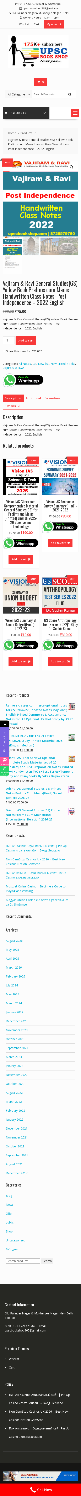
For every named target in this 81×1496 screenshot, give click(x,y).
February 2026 (15, 976)
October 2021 (15, 1146)
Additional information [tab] (43, 398)
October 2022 (15, 1084)
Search (47, 1261)
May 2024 (12, 994)
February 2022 (15, 1110)
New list (43, 364)
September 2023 (17, 1048)
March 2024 (14, 1003)
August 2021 (14, 1164)
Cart (36, 24)
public (10, 1222)
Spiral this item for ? (23, 351)
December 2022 (16, 1075)
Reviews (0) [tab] (12, 406)
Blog (9, 1196)
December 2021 (16, 1128)
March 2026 (14, 967)
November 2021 (17, 1137)
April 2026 (12, 958)
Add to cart (25, 340)
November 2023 (17, 1030)
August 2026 (14, 941)
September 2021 (17, 1155)
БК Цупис (12, 1249)
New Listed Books (62, 364)
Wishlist (24, 24)
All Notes (25, 364)
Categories (18, 113)
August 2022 (14, 1093)
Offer (9, 1213)
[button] (75, 113)
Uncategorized (15, 1240)
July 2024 (12, 985)
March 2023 (14, 1057)
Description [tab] (13, 398)
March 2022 (14, 1102)
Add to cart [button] (18, 559)
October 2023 (15, 1039)
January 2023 (14, 1066)
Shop (9, 1231)
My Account (54, 24)
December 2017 (16, 1173)
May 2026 (12, 950)
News (10, 1204)
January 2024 (14, 1012)
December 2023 (16, 1021)
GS (34, 364)
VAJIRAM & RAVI (14, 368)
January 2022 (14, 1119)
